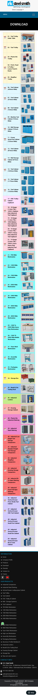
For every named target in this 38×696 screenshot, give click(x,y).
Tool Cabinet (6, 596)
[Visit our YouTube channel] (7, 577)
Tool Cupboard (7, 604)
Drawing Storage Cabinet (10, 650)
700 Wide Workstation (9, 607)
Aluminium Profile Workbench (11, 642)
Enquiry (5, 574)
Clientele (5, 568)
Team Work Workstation (10, 630)
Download (5, 565)
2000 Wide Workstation (9, 615)
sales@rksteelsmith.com (10, 674)
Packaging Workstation (9, 639)
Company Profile (7, 560)
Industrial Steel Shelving (10, 587)
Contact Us (6, 571)
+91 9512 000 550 (8, 671)
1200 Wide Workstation (9, 610)
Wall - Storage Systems (10, 601)
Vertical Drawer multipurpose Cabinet (14, 590)
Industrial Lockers (8, 645)
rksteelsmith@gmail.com (10, 676)
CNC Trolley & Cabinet (9, 599)
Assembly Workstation (9, 636)
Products (5, 563)
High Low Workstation (9, 633)
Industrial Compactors (9, 584)
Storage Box (6, 653)
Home (4, 557)
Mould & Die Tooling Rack (10, 647)
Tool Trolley (6, 593)
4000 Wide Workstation (9, 628)
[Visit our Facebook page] (2, 577)
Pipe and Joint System (9, 656)
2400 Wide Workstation (9, 618)
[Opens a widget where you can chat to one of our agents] (31, 693)
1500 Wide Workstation (9, 613)
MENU (5, 14)
